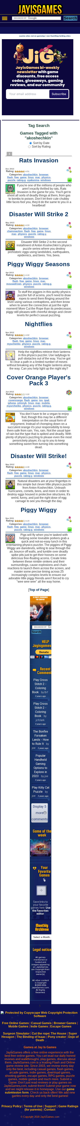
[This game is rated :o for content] (69, 237)
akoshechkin (30, 174)
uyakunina (33, 180)
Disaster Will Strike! (39, 456)
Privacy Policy (11, 1106)
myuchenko (13, 343)
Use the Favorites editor (41, 910)
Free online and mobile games (42, 10)
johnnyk (22, 403)
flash (10, 177)
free (16, 177)
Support (50, 1106)
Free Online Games (15, 1023)
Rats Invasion (38, 160)
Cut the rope (40, 1033)
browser (43, 174)
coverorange (15, 400)
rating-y (41, 234)
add (41, 890)
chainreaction (15, 231)
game (23, 177)
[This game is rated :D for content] (69, 180)
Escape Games (60, 1026)
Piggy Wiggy (39, 509)
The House (58, 1033)
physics (45, 177)
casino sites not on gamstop (32, 36)
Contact (49, 1109)
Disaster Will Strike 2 (38, 214)
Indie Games (39, 1026)
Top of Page (38, 590)
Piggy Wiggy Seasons (38, 264)
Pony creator (57, 1036)
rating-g (21, 180)
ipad (46, 400)
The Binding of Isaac (31, 1036)
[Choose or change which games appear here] (44, 880)
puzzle (11, 180)
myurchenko (14, 405)
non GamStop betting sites (59, 36)
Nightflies (38, 324)
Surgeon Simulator (16, 1033)
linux (31, 177)
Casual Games (41, 1023)
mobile (46, 403)
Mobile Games (18, 1026)
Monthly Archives (42, 927)
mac (37, 177)
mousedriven (13, 283)
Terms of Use (33, 1106)
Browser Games (65, 1023)
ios (41, 400)
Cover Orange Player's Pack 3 (39, 380)
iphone (12, 403)
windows (46, 180)
